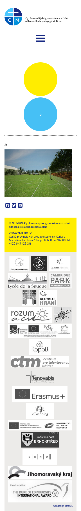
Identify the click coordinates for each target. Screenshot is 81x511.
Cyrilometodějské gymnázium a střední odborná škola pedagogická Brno (46, 19)
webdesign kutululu (63, 505)
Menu (40, 38)
